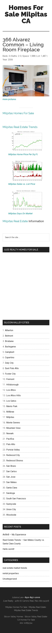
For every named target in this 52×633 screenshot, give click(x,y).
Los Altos (11, 390)
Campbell (9, 352)
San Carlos (11, 471)
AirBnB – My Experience (14, 534)
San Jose (10, 477)
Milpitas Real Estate (15, 221)
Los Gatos (11, 401)
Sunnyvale (11, 504)
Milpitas (10, 417)
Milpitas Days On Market (20, 213)
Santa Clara (11, 487)
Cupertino (9, 357)
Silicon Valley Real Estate (36, 616)
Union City (11, 509)
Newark (10, 433)
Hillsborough (12, 384)
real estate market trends (15, 568)
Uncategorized (10, 578)
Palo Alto (10, 444)
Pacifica (10, 439)
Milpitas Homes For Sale (18, 113)
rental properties (11, 573)
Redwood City (13, 455)
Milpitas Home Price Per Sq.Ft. (23, 154)
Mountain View (13, 428)
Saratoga (10, 493)
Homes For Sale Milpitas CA (26, 14)
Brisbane (9, 341)
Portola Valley (13, 449)
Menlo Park (11, 406)
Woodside (11, 514)
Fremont (10, 379)
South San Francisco (16, 498)
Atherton (9, 330)
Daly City (9, 363)
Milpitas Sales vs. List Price (21, 184)
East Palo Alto (12, 368)
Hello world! (8, 549)
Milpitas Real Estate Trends (20, 127)
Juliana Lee (17, 597)
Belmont (9, 335)
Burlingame (10, 346)
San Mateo (11, 482)
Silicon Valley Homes (13, 616)
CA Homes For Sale (26, 620)
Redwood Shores (14, 460)
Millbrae (10, 411)
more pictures (9, 99)
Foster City (10, 373)
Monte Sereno (13, 422)
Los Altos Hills (13, 395)
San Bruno (11, 466)
